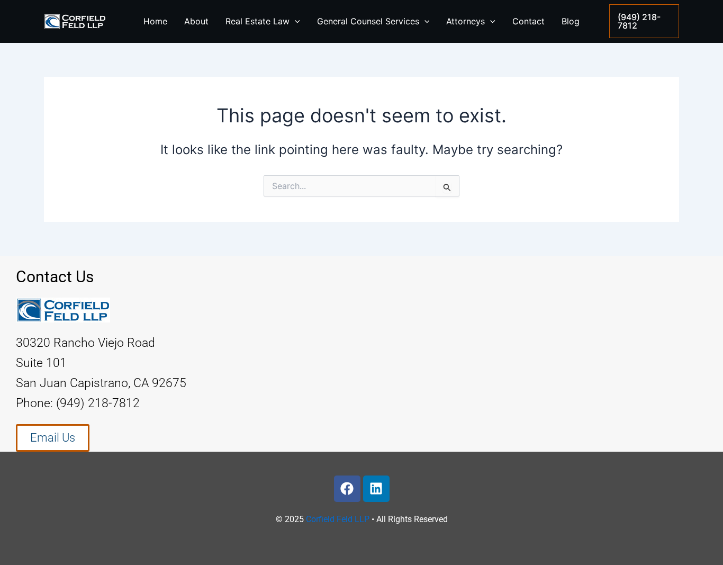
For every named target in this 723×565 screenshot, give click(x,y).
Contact (528, 21)
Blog (571, 21)
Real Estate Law (257, 21)
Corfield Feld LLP (337, 519)
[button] (644, 21)
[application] (295, 21)
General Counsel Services (368, 21)
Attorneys (465, 21)
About (196, 21)
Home (155, 21)
